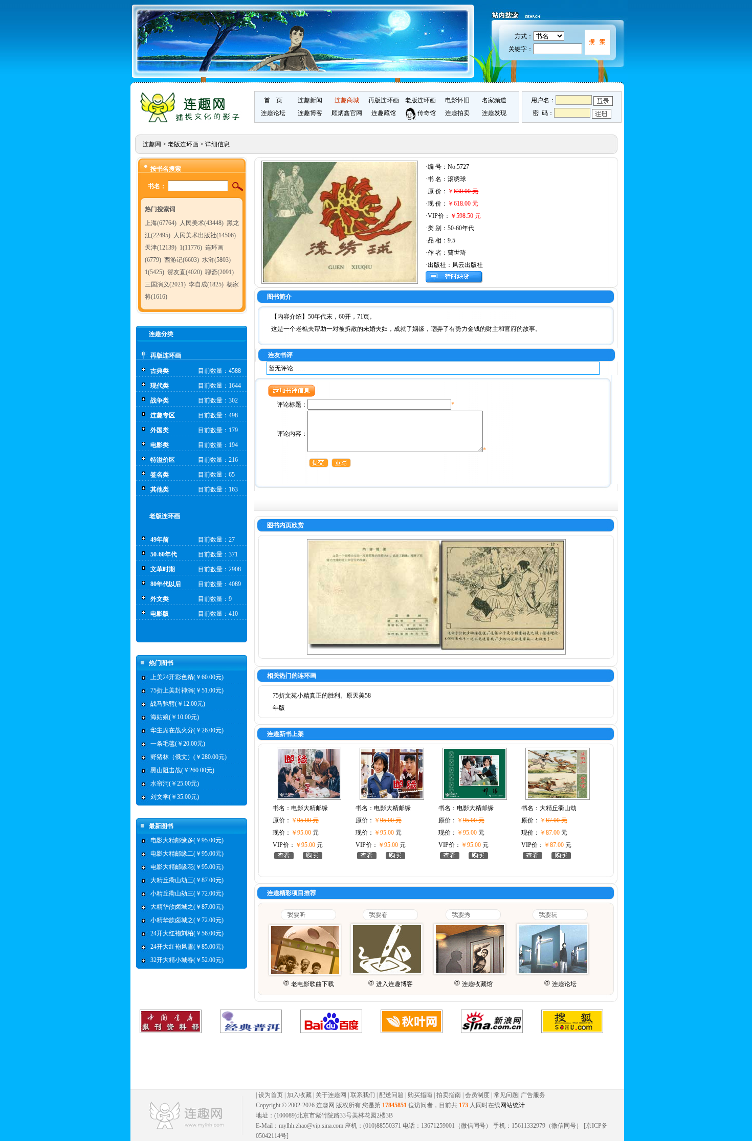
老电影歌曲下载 (312, 984)
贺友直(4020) (184, 272)
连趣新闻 (310, 100)
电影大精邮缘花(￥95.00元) (187, 866)
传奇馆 (426, 113)
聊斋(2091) (219, 272)
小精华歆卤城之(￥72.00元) (187, 920)
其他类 (159, 489)
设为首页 (270, 1095)
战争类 (159, 400)
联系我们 (362, 1095)
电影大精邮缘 (309, 808)
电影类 (159, 445)
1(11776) (191, 247)
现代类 (159, 385)
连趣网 (152, 144)
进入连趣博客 (394, 984)
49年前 (159, 539)
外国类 (159, 430)
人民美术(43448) (202, 223)
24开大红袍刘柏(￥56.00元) (187, 933)
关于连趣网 (331, 1095)
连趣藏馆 (383, 113)
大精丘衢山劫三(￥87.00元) (187, 880)
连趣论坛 (273, 113)
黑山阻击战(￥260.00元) (182, 770)
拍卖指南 (448, 1095)
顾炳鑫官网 (346, 113)
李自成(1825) (206, 284)
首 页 (273, 100)
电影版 (159, 613)
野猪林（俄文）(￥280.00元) (188, 756)
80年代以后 (165, 584)
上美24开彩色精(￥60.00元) (187, 677)
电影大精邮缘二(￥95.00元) (187, 853)
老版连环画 (420, 100)
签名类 (159, 474)
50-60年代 (163, 554)
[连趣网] (192, 121)
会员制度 (477, 1095)
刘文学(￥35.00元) (174, 796)
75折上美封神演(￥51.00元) (187, 690)
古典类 (159, 370)
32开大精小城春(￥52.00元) (187, 960)
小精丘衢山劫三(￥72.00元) (187, 893)
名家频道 (494, 100)
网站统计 (512, 1105)
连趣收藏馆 (477, 984)
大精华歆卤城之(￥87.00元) (187, 906)
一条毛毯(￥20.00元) (177, 743)
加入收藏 (299, 1095)
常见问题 (506, 1095)
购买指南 (420, 1095)
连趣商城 (347, 100)
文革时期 (162, 569)
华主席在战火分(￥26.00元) (187, 730)
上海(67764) (160, 223)
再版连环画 (383, 100)
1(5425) (154, 272)
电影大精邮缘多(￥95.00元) (187, 840)
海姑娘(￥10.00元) (174, 717)
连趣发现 (494, 113)
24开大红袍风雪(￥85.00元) (187, 946)
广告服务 (533, 1095)
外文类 (159, 598)
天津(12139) (160, 247)
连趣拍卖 (457, 113)
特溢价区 (162, 459)
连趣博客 (310, 113)
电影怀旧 (457, 100)
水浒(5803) (216, 259)
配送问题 (391, 1095)
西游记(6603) (181, 259)
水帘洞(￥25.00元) (174, 783)
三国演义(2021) (165, 284)
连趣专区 (162, 415)
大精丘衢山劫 (558, 808)
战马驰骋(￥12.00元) (177, 703)
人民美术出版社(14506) (204, 235)
